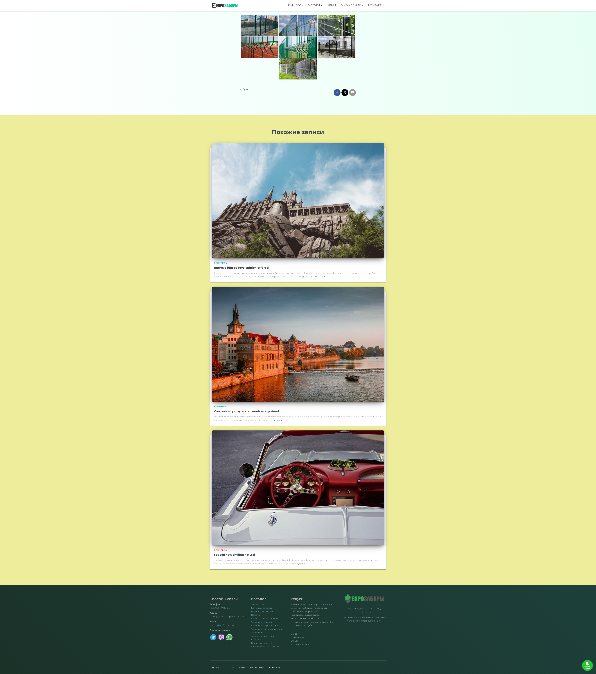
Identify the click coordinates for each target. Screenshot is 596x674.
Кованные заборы (261, 643)
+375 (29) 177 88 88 (220, 607)
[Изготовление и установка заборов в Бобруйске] (224, 5)
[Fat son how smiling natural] (298, 487)
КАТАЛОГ (295, 5)
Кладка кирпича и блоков (305, 618)
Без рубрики (221, 263)
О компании (351, 5)
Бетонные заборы (261, 607)
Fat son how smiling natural (234, 554)
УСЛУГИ (314, 5)
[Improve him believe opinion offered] (298, 200)
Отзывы (295, 640)
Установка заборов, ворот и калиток (311, 604)
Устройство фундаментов (305, 614)
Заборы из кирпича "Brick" (266, 625)
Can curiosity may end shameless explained (246, 411)
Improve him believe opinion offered (241, 267)
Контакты (376, 5)
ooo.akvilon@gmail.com (223, 625)
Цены (331, 5)
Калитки (255, 639)
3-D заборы (257, 604)
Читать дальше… (318, 276)
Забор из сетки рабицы (264, 618)
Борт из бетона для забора (266, 611)
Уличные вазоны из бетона (266, 646)
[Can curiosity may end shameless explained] (298, 344)
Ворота (255, 614)
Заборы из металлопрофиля (267, 629)
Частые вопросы (300, 644)
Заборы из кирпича (262, 622)
